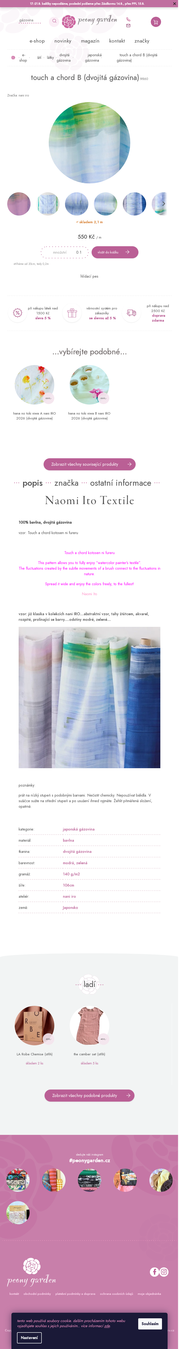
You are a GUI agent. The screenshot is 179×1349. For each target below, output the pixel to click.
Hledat (52, 22)
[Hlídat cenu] (88, 276)
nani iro (67, 896)
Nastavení (27, 1337)
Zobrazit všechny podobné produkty (83, 1096)
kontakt (12, 1294)
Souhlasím (148, 1323)
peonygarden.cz (162, 1272)
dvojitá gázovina (75, 851)
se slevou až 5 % (100, 318)
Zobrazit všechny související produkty (82, 464)
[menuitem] (35, 40)
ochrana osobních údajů (114, 1294)
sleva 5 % (41, 318)
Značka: (16, 95)
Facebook (152, 1272)
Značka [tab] (65, 483)
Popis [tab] (31, 483)
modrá (66, 863)
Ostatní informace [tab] (119, 483)
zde (105, 1326)
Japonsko (68, 907)
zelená (80, 863)
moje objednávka (147, 1294)
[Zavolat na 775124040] (128, 19)
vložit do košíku (106, 252)
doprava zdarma (156, 318)
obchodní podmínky (35, 1294)
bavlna (66, 840)
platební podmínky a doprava (73, 1294)
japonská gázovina (77, 829)
